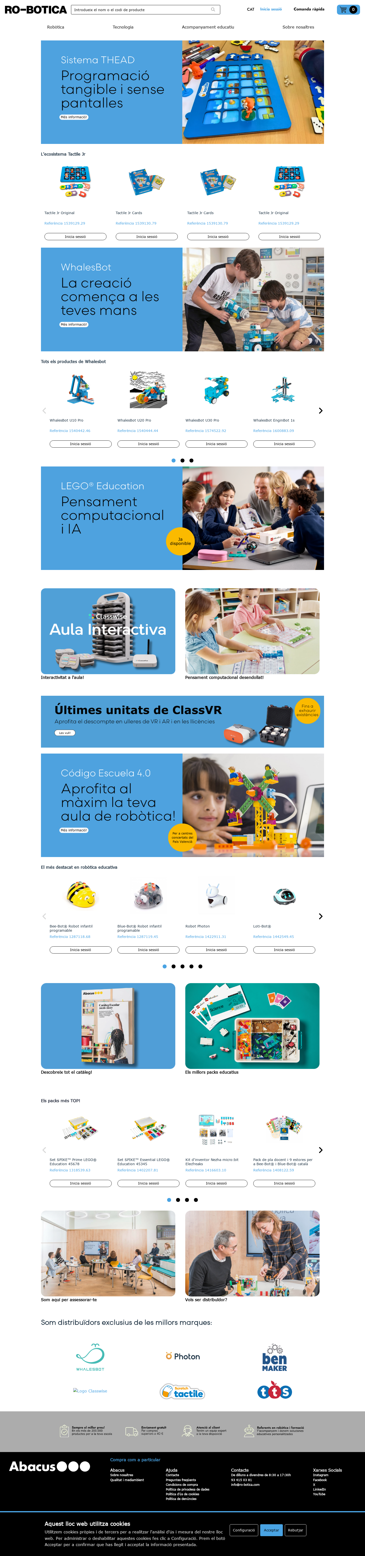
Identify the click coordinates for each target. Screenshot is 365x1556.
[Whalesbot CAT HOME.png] (182, 299)
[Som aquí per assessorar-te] (110, 1257)
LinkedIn (319, 1489)
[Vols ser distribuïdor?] (254, 1257)
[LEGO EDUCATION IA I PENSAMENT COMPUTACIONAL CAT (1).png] (182, 518)
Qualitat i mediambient (127, 1480)
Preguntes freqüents (181, 1480)
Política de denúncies (181, 1498)
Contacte (172, 1475)
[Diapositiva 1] (173, 460)
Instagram (320, 1475)
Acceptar (271, 1530)
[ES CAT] (252, 10)
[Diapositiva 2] (182, 460)
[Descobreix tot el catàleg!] (110, 1029)
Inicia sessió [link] (271, 9)
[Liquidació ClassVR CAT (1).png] (182, 722)
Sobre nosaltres (121, 1475)
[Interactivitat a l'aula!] (110, 634)
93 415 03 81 (241, 1480)
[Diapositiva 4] (191, 966)
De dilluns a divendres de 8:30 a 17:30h (261, 1475)
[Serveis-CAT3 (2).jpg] (182, 1431)
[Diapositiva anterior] (44, 410)
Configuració (244, 1530)
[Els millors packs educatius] (254, 1029)
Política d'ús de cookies (182, 1494)
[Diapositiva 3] (191, 460)
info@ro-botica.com (245, 1484)
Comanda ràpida (309, 9)
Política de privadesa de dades (187, 1489)
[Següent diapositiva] (320, 410)
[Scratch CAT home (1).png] (182, 92)
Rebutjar (295, 1530)
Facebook (320, 1480)
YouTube (319, 1494)
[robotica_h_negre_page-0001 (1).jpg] (36, 10)
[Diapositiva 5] (200, 966)
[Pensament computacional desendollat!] (254, 634)
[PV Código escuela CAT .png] (182, 805)
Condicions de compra (182, 1484)
